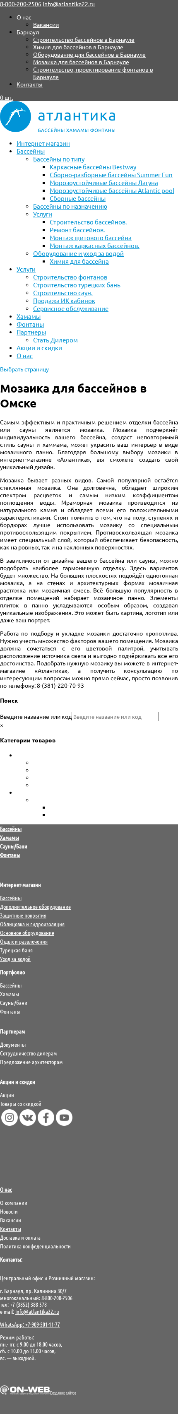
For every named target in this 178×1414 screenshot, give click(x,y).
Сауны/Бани (13, 846)
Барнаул (28, 32)
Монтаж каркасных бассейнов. (95, 245)
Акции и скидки (39, 348)
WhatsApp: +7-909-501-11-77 (30, 1324)
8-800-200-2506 (20, 3)
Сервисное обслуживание (70, 308)
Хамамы (29, 316)
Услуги (42, 214)
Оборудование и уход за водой (78, 253)
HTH (55, 807)
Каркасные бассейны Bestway (93, 167)
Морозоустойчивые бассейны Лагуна (104, 182)
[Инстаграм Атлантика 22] (9, 1123)
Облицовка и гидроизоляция (32, 923)
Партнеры (31, 332)
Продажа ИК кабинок (64, 300)
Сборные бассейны (78, 198)
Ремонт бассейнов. (77, 230)
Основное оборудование (27, 932)
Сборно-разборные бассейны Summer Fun (111, 174)
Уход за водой (35, 792)
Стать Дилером (55, 340)
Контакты (30, 84)
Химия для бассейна (79, 261)
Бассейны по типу (58, 159)
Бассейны (31, 151)
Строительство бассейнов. (88, 222)
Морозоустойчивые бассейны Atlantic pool (112, 190)
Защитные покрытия (23, 915)
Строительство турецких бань (76, 285)
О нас (24, 17)
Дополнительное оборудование (35, 906)
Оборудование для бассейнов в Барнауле (89, 54)
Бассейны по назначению (70, 206)
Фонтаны (30, 324)
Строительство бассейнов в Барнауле (84, 39)
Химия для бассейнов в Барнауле (78, 47)
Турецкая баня (16, 950)
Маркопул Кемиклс (76, 815)
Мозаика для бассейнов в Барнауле (81, 61)
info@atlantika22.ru (37, 1311)
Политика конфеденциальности (35, 1246)
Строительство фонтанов (70, 277)
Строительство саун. (63, 292)
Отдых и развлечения (24, 941)
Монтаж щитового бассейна (91, 237)
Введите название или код (36, 716)
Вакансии (46, 24)
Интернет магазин (43, 143)
